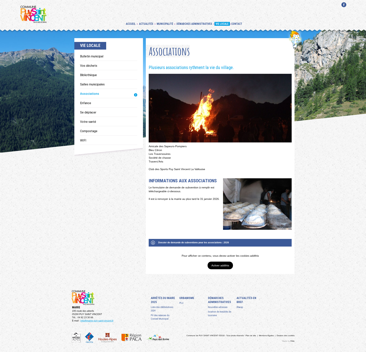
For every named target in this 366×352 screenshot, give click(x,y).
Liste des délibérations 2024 (162, 309)
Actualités (146, 23)
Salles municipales (92, 84)
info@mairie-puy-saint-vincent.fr (96, 320)
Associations (89, 94)
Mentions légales (266, 335)
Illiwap (240, 307)
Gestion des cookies (286, 335)
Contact (236, 23)
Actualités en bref (246, 300)
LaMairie (344, 9)
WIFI (83, 140)
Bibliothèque (88, 75)
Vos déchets (88, 66)
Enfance (85, 103)
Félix (293, 341)
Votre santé (88, 122)
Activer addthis (220, 265)
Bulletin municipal (91, 56)
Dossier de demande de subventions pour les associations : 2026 (193, 242)
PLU (181, 302)
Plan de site (251, 335)
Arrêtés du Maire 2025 (163, 300)
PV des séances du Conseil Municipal (160, 317)
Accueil (131, 23)
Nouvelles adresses (217, 307)
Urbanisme (186, 298)
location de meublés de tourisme (219, 313)
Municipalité (165, 23)
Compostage (88, 131)
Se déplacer (88, 112)
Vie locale (222, 23)
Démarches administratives (194, 23)
